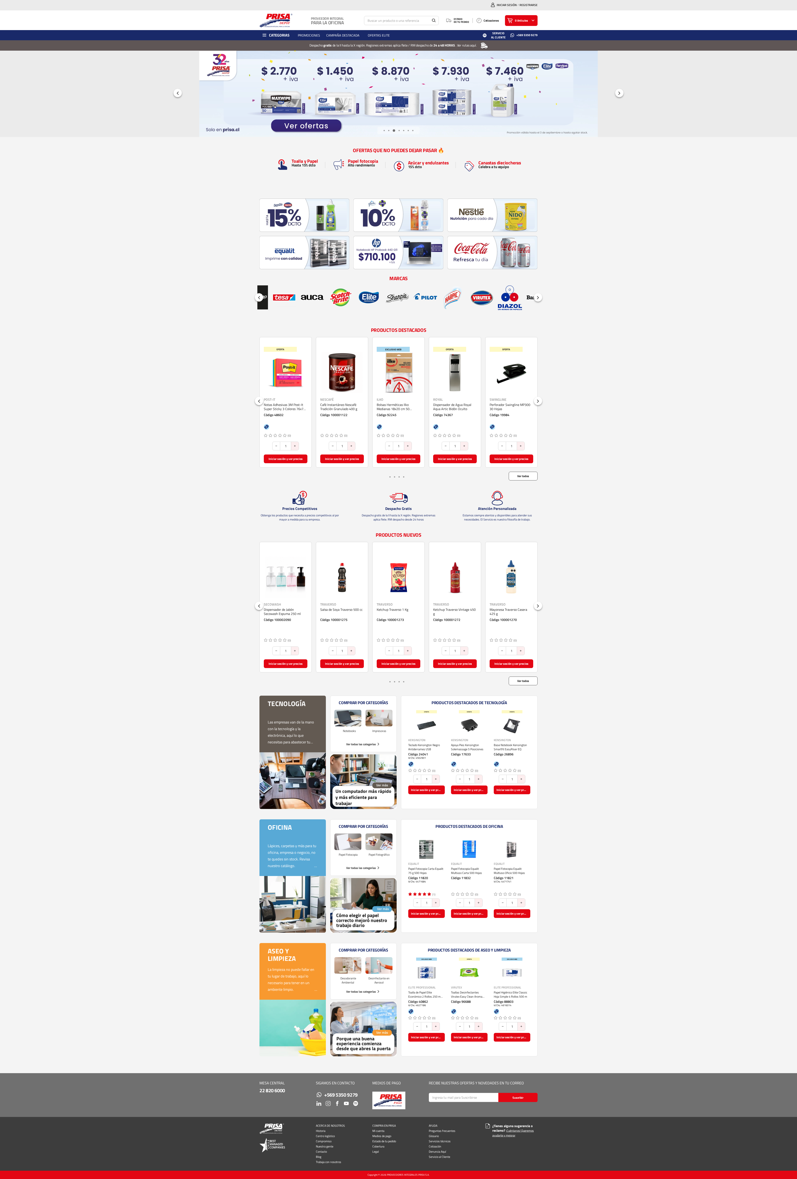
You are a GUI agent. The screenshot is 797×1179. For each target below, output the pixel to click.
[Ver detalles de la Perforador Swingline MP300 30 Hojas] (398, 372)
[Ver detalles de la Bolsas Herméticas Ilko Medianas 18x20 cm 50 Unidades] (285, 372)
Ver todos (523, 476)
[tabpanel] (398, 94)
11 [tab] (399, 476)
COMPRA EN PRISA (384, 1126)
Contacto (321, 1151)
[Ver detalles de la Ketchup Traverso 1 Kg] (285, 577)
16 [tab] (404, 476)
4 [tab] (398, 130)
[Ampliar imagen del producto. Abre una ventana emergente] (302, 388)
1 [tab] (384, 130)
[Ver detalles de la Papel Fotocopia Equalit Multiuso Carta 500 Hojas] (469, 849)
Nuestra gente (324, 1146)
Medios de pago (381, 1136)
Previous (178, 93)
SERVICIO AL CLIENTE (498, 35)
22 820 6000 (272, 1090)
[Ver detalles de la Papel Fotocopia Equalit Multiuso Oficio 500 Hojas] (512, 849)
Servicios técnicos (440, 1141)
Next (619, 93)
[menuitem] (309, 35)
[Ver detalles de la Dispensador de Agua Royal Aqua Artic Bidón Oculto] (342, 372)
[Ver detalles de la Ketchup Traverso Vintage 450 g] (342, 577)
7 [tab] (412, 130)
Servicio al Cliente (439, 1157)
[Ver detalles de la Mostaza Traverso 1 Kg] (455, 577)
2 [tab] (388, 130)
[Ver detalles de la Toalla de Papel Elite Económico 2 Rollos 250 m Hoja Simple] (426, 973)
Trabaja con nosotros (328, 1162)
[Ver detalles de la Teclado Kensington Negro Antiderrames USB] (426, 725)
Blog (318, 1157)
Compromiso (323, 1141)
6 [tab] (408, 130)
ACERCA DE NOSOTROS (330, 1126)
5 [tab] (403, 130)
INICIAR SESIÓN (507, 5)
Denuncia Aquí (437, 1151)
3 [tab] (393, 130)
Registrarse (529, 5)
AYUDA (433, 1126)
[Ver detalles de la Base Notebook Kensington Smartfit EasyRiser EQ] (512, 725)
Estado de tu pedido (384, 1141)
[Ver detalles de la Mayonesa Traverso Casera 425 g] (398, 577)
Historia (320, 1131)
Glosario (434, 1136)
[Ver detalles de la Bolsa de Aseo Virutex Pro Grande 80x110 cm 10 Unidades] (511, 372)
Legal (375, 1151)
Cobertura (378, 1146)
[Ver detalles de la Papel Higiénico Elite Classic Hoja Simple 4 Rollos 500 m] (512, 973)
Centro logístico (325, 1136)
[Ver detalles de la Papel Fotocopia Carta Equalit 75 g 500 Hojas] (426, 849)
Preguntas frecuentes (442, 1131)
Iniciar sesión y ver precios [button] (286, 459)
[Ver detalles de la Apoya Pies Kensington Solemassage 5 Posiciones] (469, 725)
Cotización (435, 1146)
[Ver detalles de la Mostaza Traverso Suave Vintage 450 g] (511, 577)
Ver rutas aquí (466, 45)
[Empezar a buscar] (433, 20)
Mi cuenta (378, 1131)
